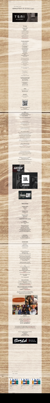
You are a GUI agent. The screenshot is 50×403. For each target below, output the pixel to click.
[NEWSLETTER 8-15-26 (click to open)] (25, 381)
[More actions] (37, 6)
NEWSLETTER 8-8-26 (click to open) (36, 386)
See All (40, 377)
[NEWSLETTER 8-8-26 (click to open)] (36, 381)
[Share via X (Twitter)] (14, 371)
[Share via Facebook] (12, 371)
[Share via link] (17, 371)
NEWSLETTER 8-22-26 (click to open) (13, 386)
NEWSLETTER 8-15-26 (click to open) (25, 386)
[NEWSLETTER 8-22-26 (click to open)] (14, 381)
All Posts (10, 1)
